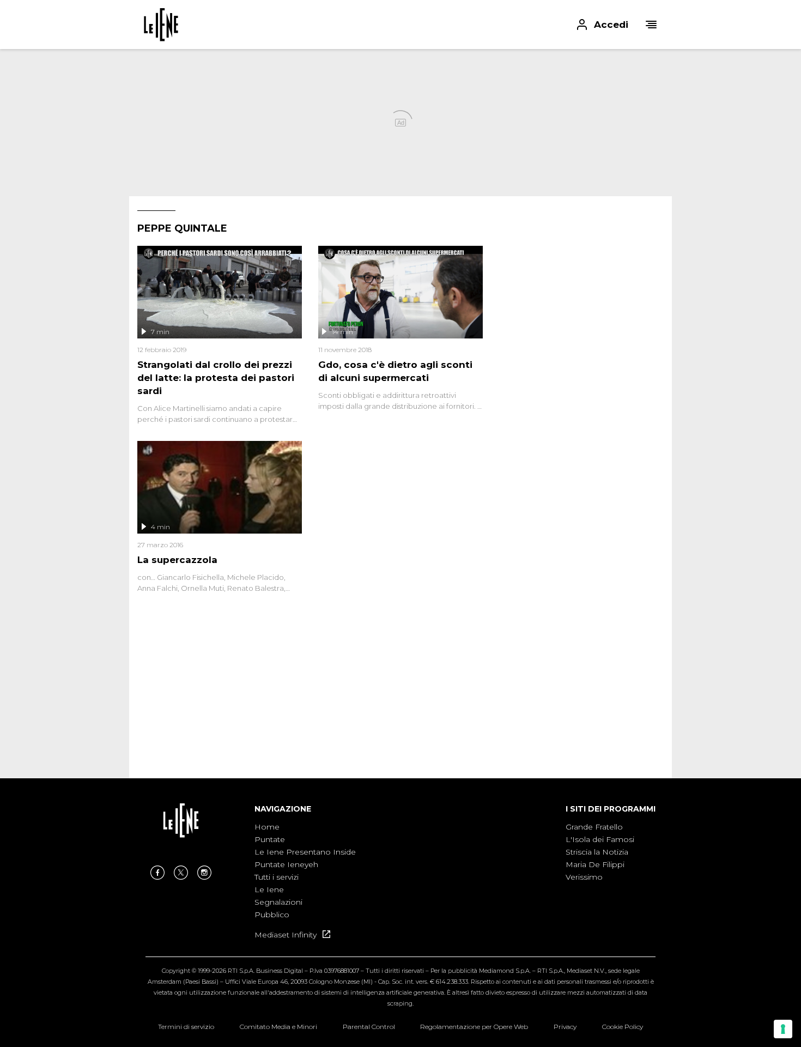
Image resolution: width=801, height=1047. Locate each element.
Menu (651, 24)
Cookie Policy (622, 1026)
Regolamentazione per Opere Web (474, 1026)
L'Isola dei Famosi (600, 839)
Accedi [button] (611, 24)
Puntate (269, 839)
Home (267, 827)
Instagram (204, 873)
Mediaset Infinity (286, 935)
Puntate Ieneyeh (286, 864)
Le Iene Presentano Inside (305, 852)
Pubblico (271, 914)
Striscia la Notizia (597, 852)
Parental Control (369, 1026)
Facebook (157, 873)
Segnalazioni (278, 902)
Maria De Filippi (595, 864)
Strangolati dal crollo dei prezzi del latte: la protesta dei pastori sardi (215, 377)
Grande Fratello (594, 827)
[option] (305, 871)
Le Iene (269, 889)
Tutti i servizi (276, 877)
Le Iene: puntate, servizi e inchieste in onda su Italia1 (161, 24)
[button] (400, 24)
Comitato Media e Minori (278, 1026)
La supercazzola (177, 559)
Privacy (565, 1026)
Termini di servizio (186, 1026)
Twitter (181, 873)
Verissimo (584, 877)
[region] (581, 314)
